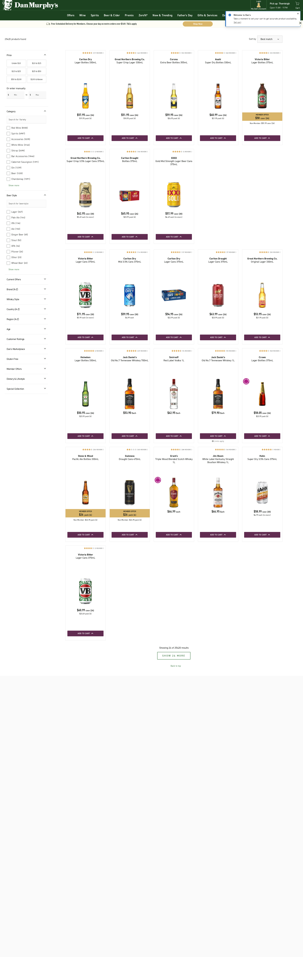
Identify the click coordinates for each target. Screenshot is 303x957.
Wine (82, 15)
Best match (267, 39)
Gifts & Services (207, 15)
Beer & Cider (112, 15)
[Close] (298, 13)
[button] (259, 5)
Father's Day (185, 15)
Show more (14, 185)
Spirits (95, 15)
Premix (129, 15)
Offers (70, 15)
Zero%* (143, 15)
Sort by (252, 39)
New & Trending (162, 15)
